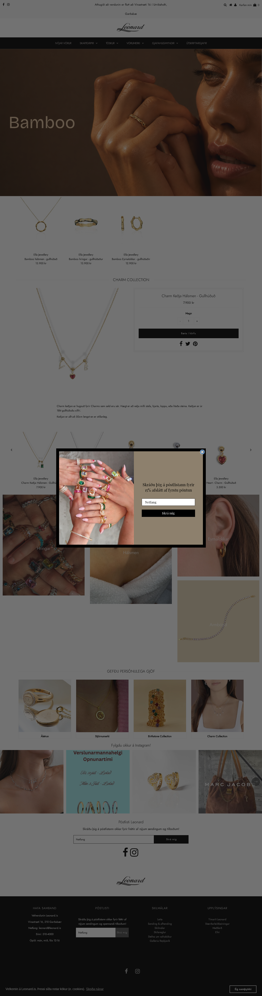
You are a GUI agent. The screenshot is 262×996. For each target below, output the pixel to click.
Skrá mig (168, 513)
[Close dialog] (202, 452)
